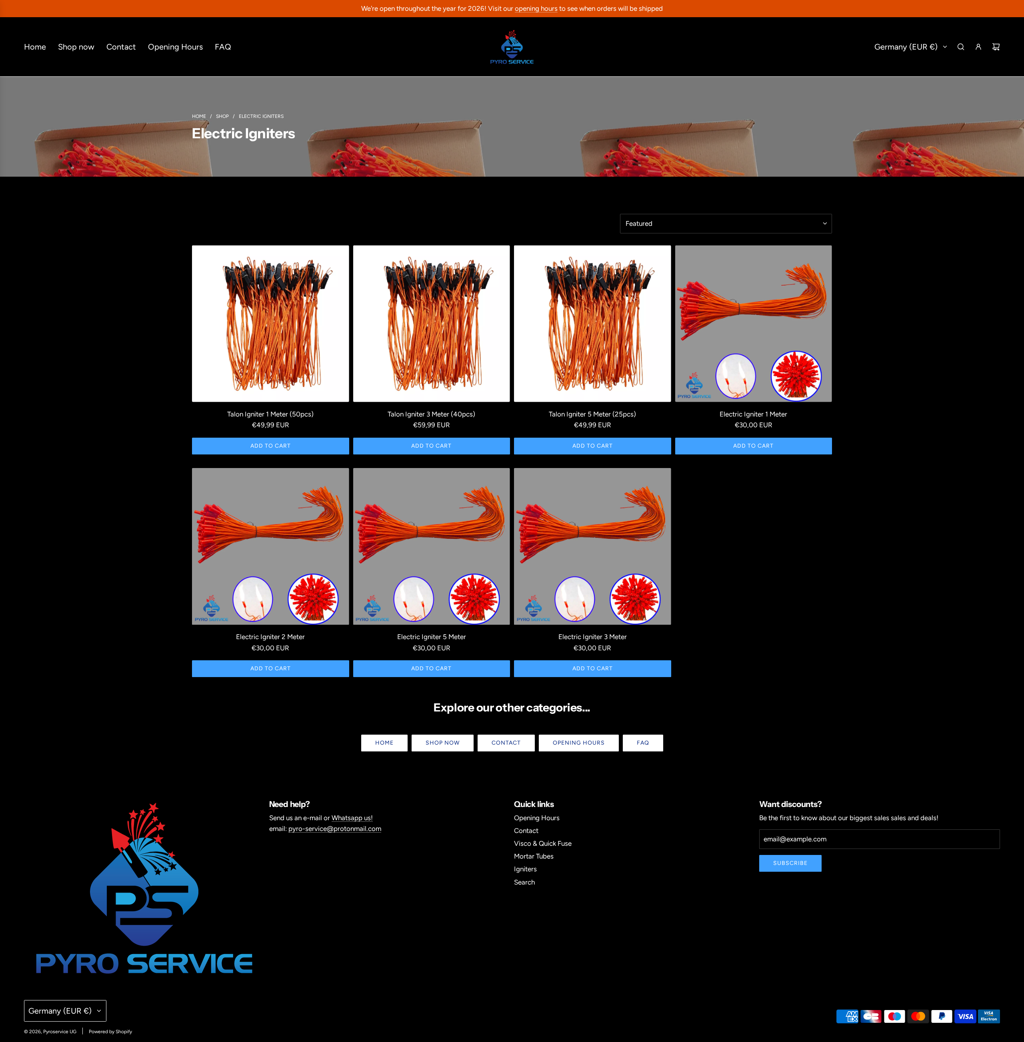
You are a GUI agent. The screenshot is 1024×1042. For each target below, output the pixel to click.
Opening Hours (579, 742)
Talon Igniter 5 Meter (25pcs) (592, 414)
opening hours (536, 8)
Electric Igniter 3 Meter (592, 637)
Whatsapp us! (352, 818)
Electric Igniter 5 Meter (431, 637)
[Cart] (996, 47)
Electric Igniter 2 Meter (270, 637)
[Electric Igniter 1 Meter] (753, 323)
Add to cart (270, 445)
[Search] (961, 47)
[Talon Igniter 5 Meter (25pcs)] (592, 323)
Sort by (633, 204)
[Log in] (978, 47)
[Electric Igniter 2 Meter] (270, 546)
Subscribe (790, 863)
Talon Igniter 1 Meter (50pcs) (270, 414)
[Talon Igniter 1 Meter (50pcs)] (270, 323)
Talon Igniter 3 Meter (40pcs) (431, 414)
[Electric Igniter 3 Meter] (592, 546)
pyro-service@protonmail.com (334, 829)
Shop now (443, 742)
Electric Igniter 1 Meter (753, 414)
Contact (506, 742)
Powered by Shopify (110, 1031)
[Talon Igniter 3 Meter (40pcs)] (431, 323)
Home (384, 742)
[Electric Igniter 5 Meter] (431, 546)
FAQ (643, 742)
